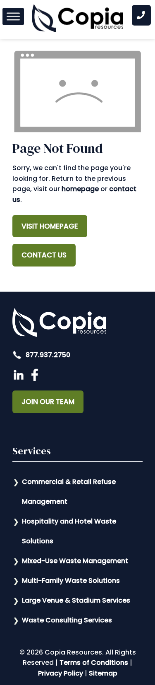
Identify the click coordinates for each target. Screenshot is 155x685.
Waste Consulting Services (67, 620)
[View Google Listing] (19, 378)
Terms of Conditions (94, 662)
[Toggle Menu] (13, 16)
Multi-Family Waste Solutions (71, 580)
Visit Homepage (49, 226)
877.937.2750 (47, 355)
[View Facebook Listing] (36, 378)
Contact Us (44, 255)
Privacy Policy (60, 673)
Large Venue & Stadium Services (76, 600)
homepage (80, 189)
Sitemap (103, 673)
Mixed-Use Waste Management (75, 561)
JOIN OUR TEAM (47, 402)
